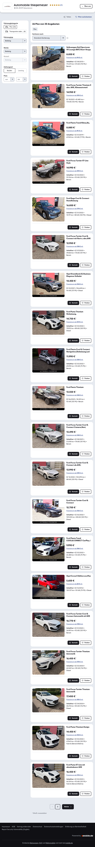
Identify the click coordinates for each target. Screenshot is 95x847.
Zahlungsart (8, 67)
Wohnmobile (50, 843)
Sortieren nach (37, 34)
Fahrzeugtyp (8, 37)
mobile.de (69, 843)
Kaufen (9, 71)
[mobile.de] (87, 835)
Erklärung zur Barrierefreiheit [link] (75, 827)
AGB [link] (13, 827)
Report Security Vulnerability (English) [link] (15, 829)
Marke (6, 48)
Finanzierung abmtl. (74, 57)
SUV (40, 843)
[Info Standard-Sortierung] (67, 38)
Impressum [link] (6, 827)
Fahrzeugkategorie (11, 23)
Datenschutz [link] (37, 827)
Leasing (21, 71)
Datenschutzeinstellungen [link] (53, 827)
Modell (6, 56)
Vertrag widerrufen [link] (24, 827)
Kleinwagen (34, 843)
